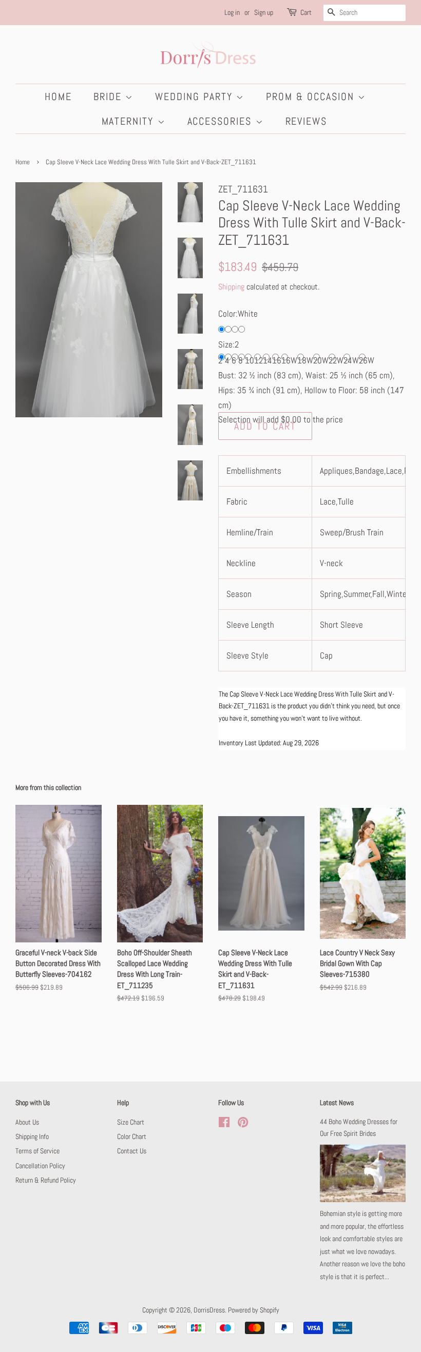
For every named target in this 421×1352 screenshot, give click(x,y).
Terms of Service (37, 1150)
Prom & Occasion (312, 96)
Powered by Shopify (253, 1310)
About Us (27, 1122)
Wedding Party (195, 96)
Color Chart (131, 1136)
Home (58, 96)
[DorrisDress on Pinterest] (242, 1124)
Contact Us (131, 1150)
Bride (109, 96)
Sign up (263, 12)
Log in (232, 12)
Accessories (221, 121)
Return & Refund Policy (45, 1180)
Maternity (130, 121)
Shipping (231, 286)
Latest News (337, 1102)
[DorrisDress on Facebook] (224, 1124)
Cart (306, 12)
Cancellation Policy (40, 1165)
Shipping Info (32, 1136)
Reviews (306, 121)
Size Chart (130, 1122)
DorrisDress (209, 1310)
